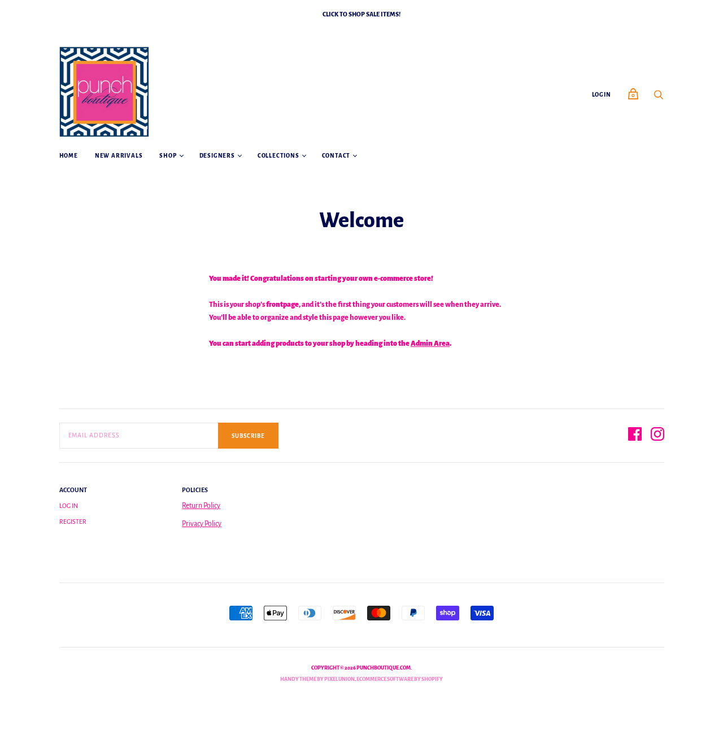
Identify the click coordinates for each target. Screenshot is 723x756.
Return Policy (201, 506)
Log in (68, 505)
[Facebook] (635, 436)
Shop (167, 156)
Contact (336, 156)
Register (72, 521)
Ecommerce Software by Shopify (399, 679)
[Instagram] (657, 436)
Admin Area (430, 343)
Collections (278, 156)
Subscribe (248, 436)
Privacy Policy (201, 524)
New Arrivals (119, 156)
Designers (217, 156)
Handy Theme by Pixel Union (317, 679)
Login (601, 95)
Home (68, 156)
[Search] (658, 98)
